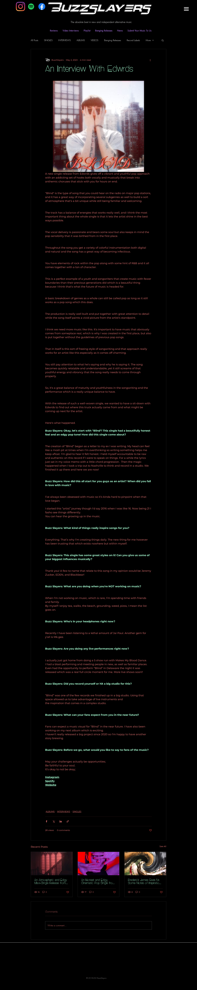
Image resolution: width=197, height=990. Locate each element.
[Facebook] (41, 6)
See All (163, 846)
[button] (186, 9)
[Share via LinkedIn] (60, 821)
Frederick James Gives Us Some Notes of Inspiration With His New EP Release (144, 882)
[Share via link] (67, 821)
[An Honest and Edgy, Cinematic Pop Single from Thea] (98, 863)
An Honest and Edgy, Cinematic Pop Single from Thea (98, 882)
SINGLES (48, 40)
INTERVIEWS (64, 40)
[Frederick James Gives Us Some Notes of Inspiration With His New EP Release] (145, 863)
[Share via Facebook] (46, 821)
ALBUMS (81, 40)
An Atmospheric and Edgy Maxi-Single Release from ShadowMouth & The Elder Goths (51, 882)
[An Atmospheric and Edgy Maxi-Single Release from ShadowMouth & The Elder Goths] (52, 863)
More (148, 40)
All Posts (34, 40)
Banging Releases (112, 40)
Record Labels (133, 40)
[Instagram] (20, 6)
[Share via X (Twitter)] (53, 821)
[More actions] (150, 60)
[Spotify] (31, 6)
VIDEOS (94, 40)
